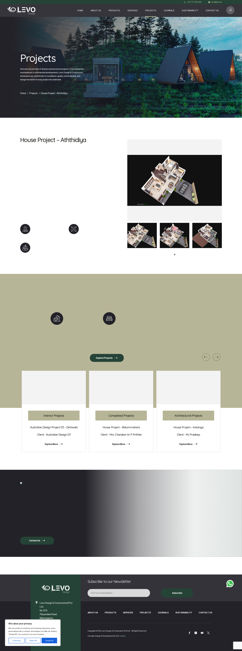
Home (80, 10)
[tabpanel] (142, 235)
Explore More (51, 444)
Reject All (33, 641)
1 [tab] (174, 254)
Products (114, 10)
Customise (16, 641)
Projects (150, 10)
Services (133, 10)
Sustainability (190, 10)
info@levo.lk (216, 2)
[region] (32, 632)
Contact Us (212, 10)
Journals (169, 10)
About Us (96, 10)
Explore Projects (104, 358)
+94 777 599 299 (194, 2)
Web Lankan (120, 636)
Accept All (49, 641)
